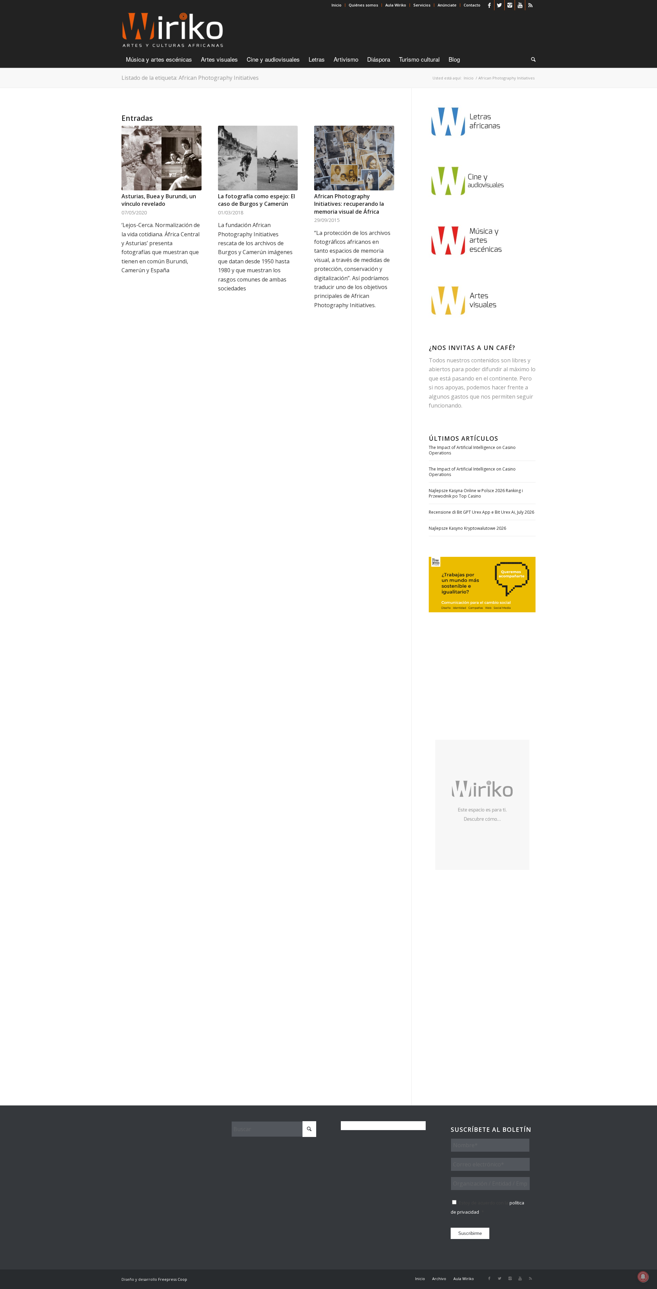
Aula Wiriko (395, 5)
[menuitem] (336, 5)
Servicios (421, 5)
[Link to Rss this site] (530, 5)
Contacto (472, 5)
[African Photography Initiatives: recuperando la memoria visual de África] (354, 158)
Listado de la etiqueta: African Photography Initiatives (190, 78)
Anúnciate (447, 5)
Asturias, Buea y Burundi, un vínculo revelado (158, 200)
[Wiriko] (172, 30)
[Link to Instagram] (510, 5)
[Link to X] (499, 5)
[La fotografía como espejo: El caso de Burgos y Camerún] (258, 158)
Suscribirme (470, 1233)
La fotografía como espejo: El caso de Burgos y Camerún (256, 200)
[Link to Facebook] (489, 5)
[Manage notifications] (642, 1276)
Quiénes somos (363, 5)
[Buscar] (531, 59)
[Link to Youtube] (520, 5)
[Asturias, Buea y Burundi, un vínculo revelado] (161, 158)
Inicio (337, 5)
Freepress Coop (172, 1279)
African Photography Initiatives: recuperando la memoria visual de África (349, 203)
